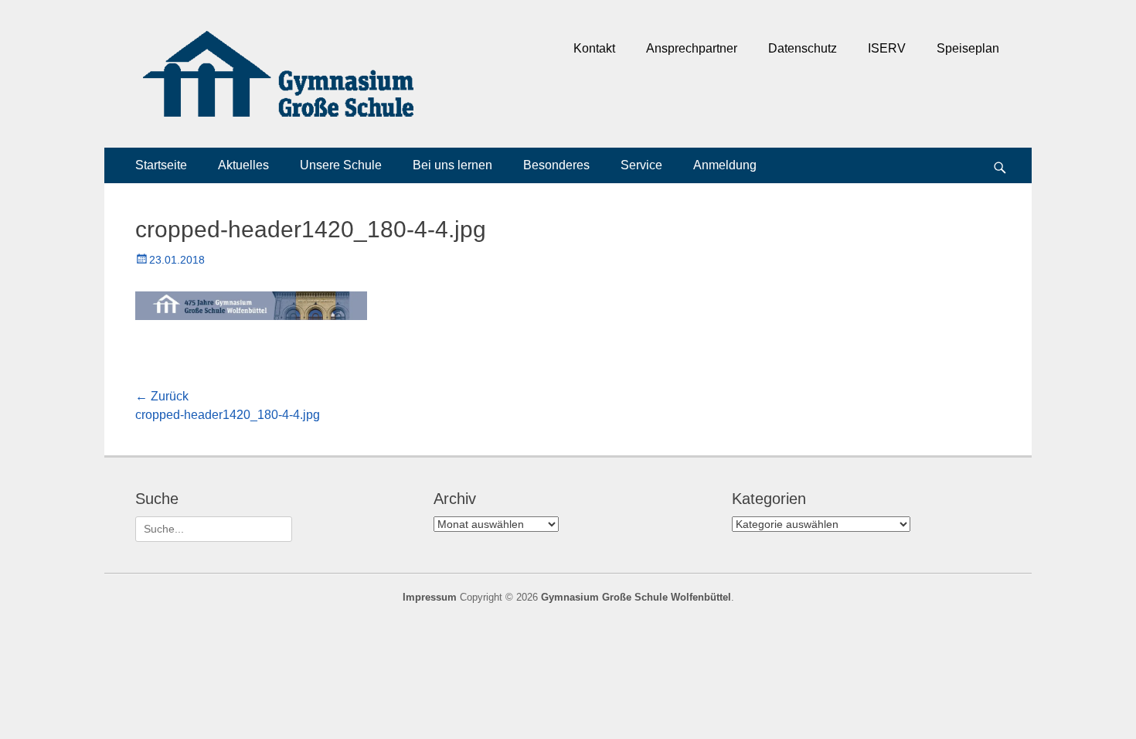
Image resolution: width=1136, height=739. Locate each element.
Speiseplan (968, 48)
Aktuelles (243, 165)
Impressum (430, 597)
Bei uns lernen (452, 165)
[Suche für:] (213, 529)
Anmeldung (725, 165)
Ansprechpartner (691, 48)
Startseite (161, 165)
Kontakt (594, 48)
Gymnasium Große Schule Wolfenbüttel (636, 597)
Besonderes (556, 165)
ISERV (887, 48)
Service (641, 165)
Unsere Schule (341, 165)
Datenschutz (802, 48)
